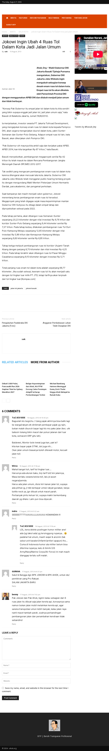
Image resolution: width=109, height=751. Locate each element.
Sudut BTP (11, 25)
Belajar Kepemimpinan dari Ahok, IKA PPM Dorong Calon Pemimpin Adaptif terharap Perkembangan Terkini (36, 389)
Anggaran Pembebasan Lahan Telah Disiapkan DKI (57, 324)
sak (6, 51)
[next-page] (8, 400)
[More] (31, 58)
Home (4, 32)
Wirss (15, 465)
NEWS (22, 36)
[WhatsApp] (24, 58)
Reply (14, 458)
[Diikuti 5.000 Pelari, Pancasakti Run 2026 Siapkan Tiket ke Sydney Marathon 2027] (12, 374)
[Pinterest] (18, 58)
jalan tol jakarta (17, 288)
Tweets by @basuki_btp (85, 126)
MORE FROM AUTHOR (45, 362)
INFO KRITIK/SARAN (38, 18)
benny (15, 594)
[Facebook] (5, 58)
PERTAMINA (67, 18)
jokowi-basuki (31, 288)
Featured (23, 18)
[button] (103, 18)
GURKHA (16, 571)
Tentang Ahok (80, 18)
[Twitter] (11, 58)
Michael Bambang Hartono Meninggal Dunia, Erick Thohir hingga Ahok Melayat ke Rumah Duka (60, 389)
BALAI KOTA (23, 32)
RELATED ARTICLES (15, 362)
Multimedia (54, 18)
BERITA (13, 18)
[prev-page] (4, 400)
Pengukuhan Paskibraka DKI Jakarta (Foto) (15, 324)
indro (14, 511)
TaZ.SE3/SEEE (18, 417)
